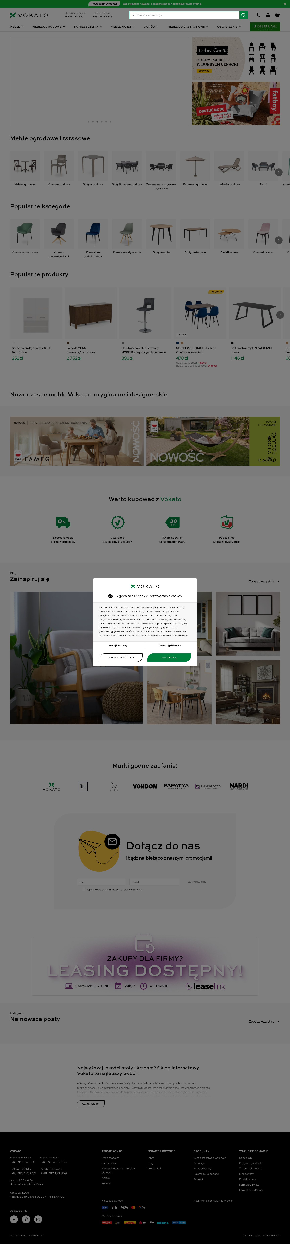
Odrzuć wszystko (121, 657)
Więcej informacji (118, 645)
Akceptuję (169, 657)
